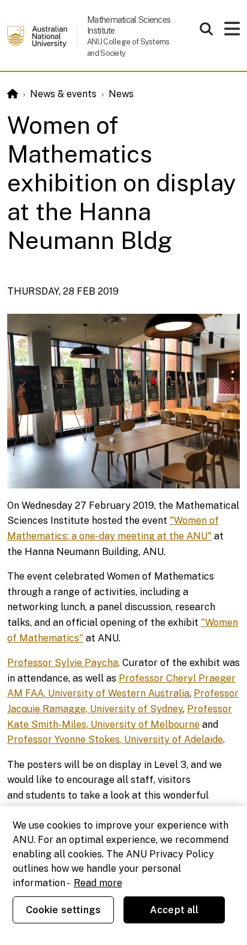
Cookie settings (63, 910)
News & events (63, 94)
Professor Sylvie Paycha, (63, 662)
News (121, 94)
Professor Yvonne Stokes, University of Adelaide (115, 739)
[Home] (12, 94)
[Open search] (206, 28)
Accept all (174, 910)
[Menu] (232, 32)
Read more (98, 883)
